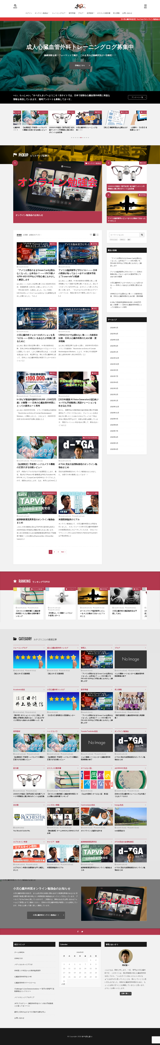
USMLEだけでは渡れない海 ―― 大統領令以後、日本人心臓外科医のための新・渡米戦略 (78, 338)
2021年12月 (114, 358)
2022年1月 (114, 352)
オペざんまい (87, 1036)
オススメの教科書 (103, 13)
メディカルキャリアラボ (23, 964)
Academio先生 (19, 689)
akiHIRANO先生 (121, 768)
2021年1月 (114, 400)
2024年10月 (114, 340)
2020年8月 (114, 425)
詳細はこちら (80, 65)
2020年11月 (114, 413)
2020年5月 (114, 443)
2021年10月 (114, 364)
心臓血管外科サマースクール (25, 983)
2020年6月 (114, 437)
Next (62, 552)
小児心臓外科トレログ (113, 112)
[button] (2, 56)
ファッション (113, 239)
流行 (129, 239)
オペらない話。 (87, 768)
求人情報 (116, 13)
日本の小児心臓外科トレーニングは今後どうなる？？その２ (130, 795)
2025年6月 (114, 334)
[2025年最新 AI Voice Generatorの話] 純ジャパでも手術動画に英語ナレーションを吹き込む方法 (79, 402)
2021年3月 (114, 388)
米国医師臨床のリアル (69, 519)
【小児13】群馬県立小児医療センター (61, 715)
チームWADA (19, 952)
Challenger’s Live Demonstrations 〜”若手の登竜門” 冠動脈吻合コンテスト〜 (34, 990)
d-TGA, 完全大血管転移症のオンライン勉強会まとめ (78, 465)
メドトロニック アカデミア (24, 997)
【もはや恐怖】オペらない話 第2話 (94, 794)
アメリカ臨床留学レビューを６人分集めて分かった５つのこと (127, 219)
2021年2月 (114, 394)
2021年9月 (114, 370)
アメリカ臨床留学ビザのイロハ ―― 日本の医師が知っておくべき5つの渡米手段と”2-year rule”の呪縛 (78, 273)
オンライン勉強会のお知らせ (29, 215)
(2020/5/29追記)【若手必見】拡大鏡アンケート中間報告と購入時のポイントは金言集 (26, 129)
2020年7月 (114, 431)
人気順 (25, 235)
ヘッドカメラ (52, 437)
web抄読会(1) (120, 831)
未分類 (16, 805)
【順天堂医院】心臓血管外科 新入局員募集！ (130, 716)
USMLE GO (18, 958)
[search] (142, 234)
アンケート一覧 (137, 97)
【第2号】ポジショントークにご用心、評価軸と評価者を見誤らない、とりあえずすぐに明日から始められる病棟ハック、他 (28, 717)
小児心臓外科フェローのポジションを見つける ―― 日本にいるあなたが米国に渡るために (36, 338)
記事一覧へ (125, 993)
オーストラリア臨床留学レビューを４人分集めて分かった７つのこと (92, 613)
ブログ (80, 13)
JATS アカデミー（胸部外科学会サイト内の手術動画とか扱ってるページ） (33, 1004)
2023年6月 (114, 346)
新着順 (19, 235)
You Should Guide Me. (21, 831)
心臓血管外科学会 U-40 (23, 977)
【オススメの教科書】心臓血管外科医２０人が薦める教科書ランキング (28, 613)
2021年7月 (114, 376)
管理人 (63, 112)
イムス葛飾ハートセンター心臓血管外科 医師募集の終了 (130, 675)
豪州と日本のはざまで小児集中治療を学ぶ (30, 1012)
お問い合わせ (127, 13)
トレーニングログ (58, 13)
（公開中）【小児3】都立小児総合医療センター (107, 128)
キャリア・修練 (93, 493)
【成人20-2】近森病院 (21, 673)
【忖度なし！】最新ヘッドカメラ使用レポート (60, 614)
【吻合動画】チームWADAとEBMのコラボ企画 (63, 832)
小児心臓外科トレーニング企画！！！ (50, 128)
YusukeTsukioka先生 (89, 731)
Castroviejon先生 (88, 805)
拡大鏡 (36, 112)
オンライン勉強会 (41, 13)
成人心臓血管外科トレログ (57, 648)
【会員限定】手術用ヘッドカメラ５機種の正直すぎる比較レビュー (36, 465)
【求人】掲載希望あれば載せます (79, 127)
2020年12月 (114, 407)
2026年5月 (114, 328)
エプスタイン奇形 (20, 842)
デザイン (122, 239)
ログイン (29, 13)
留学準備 (72, 13)
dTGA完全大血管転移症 (91, 437)
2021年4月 (114, 382)
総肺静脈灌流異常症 (50, 493)
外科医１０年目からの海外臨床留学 (27, 970)
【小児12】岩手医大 (128, 127)
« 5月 (63, 984)
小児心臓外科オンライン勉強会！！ (46, 915)
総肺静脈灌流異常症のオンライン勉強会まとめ (36, 521)
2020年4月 (114, 449)
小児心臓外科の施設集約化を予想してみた (124, 612)
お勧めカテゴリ (34, 235)
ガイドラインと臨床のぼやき (91, 831)
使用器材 (90, 13)
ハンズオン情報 (53, 805)
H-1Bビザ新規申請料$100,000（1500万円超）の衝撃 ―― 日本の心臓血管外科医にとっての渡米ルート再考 (36, 402)
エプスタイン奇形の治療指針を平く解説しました (28, 868)
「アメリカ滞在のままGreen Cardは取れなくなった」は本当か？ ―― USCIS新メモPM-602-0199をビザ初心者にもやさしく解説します (36, 275)
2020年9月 (114, 419)
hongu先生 (119, 805)
